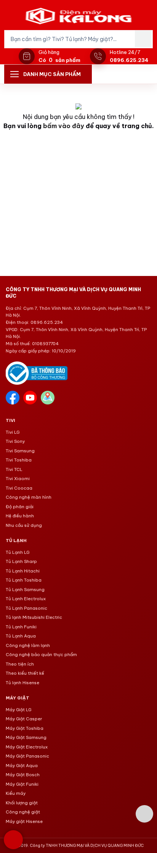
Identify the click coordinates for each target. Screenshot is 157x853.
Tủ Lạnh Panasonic (26, 608)
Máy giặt (17, 698)
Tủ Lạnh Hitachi (23, 571)
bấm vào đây (63, 126)
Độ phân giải (20, 506)
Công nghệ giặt (23, 812)
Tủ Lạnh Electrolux (26, 598)
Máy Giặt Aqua (22, 765)
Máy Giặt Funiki (22, 784)
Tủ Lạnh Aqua (21, 636)
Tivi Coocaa (19, 488)
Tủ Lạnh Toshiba (24, 580)
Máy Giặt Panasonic (27, 756)
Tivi (10, 420)
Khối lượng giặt (22, 802)
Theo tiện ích (20, 664)
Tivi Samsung (20, 450)
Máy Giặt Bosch (23, 774)
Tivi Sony (15, 441)
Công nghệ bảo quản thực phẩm (41, 654)
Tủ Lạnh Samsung (25, 589)
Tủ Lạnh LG (17, 552)
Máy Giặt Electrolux (27, 747)
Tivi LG (12, 432)
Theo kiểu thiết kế (25, 673)
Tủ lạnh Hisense (22, 682)
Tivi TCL (14, 469)
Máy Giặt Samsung (26, 737)
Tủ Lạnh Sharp (21, 561)
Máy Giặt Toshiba (24, 728)
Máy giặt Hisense (24, 821)
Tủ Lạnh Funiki (21, 626)
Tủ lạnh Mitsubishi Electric (34, 617)
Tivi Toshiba (19, 460)
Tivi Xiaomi (18, 478)
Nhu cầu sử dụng (24, 525)
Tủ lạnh (16, 540)
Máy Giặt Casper (24, 718)
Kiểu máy (16, 793)
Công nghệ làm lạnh (28, 645)
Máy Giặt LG (18, 709)
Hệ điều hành (20, 515)
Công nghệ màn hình (28, 497)
